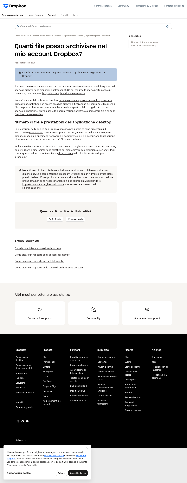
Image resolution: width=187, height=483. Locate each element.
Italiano (19, 440)
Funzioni (20, 378)
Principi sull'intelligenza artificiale (105, 387)
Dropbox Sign (49, 386)
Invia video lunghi (79, 365)
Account (52, 15)
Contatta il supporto (174, 6)
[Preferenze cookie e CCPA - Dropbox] (47, 462)
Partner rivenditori (133, 397)
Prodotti (64, 15)
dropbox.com (65, 153)
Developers (130, 379)
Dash (45, 376)
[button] (18, 26)
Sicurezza (20, 387)
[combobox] (93, 26)
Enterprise (48, 371)
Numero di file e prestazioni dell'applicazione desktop (145, 44)
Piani (45, 396)
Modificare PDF (77, 391)
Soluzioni (20, 383)
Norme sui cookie (106, 371)
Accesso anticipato (25, 392)
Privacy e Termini (105, 367)
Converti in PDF (78, 400)
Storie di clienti (132, 367)
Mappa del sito (104, 395)
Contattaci (102, 362)
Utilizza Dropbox (35, 15)
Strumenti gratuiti (24, 407)
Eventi (128, 362)
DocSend (47, 381)
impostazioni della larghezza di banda (43, 184)
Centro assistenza (103, 6)
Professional (49, 362)
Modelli (19, 402)
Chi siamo (157, 357)
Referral (128, 392)
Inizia (75, 15)
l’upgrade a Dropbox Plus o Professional (63, 93)
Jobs (154, 362)
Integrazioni (21, 373)
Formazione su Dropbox (146, 6)
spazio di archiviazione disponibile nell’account (40, 90)
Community (123, 6)
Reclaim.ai (48, 391)
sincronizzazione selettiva (71, 110)
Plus (45, 357)
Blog (127, 357)
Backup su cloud (78, 386)
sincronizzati (36, 132)
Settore (46, 367)
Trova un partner (133, 410)
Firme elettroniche (79, 395)
